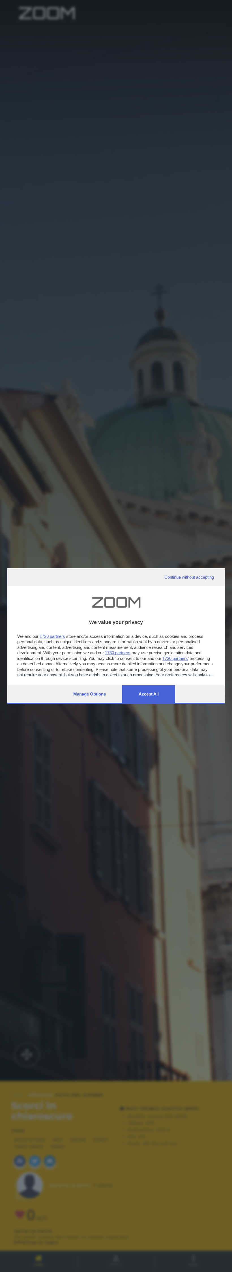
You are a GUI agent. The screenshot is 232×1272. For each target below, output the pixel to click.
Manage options (89, 694)
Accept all (149, 694)
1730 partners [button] (52, 636)
